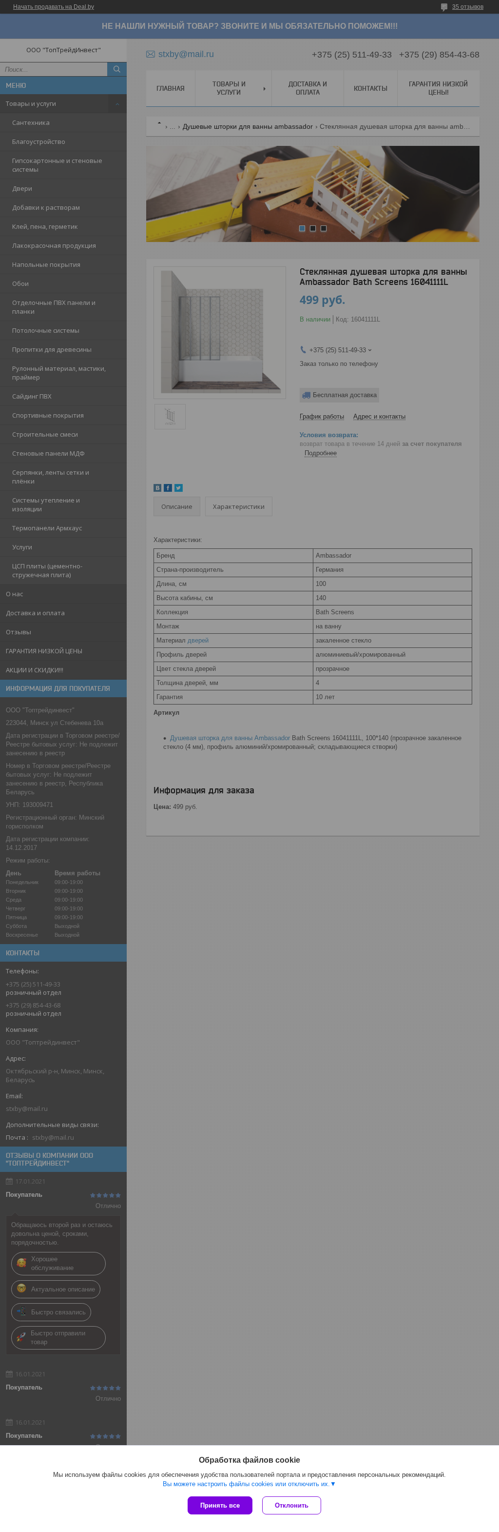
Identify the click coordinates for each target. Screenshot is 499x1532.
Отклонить (291, 1505)
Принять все (220, 1505)
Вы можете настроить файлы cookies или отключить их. (246, 1484)
